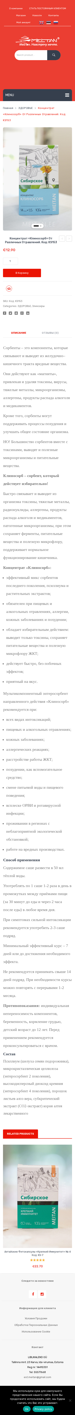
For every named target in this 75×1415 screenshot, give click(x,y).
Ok (27, 1409)
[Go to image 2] (40, 226)
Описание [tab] (18, 332)
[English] (40, 22)
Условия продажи (36, 1318)
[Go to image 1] (36, 226)
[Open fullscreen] (67, 225)
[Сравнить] (34, 1241)
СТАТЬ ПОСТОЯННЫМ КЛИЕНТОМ (47, 8)
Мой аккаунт (23, 22)
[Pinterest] (16, 313)
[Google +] (22, 313)
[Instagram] (42, 1294)
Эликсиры (38, 306)
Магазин (21, 15)
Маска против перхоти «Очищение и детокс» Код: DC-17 (62, 239)
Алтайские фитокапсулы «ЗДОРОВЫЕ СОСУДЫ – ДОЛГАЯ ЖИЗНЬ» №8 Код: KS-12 (69, 239)
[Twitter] (10, 313)
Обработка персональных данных (36, 1324)
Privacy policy (43, 1409)
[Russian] (55, 22)
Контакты (53, 15)
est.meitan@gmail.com (37, 1377)
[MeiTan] (37, 41)
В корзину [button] (37, 1263)
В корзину (22, 272)
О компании (16, 8)
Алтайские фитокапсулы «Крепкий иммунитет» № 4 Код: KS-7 (37, 1253)
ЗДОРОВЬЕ (25, 108)
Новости (37, 15)
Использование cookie (36, 1331)
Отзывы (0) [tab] (50, 332)
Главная (8, 108)
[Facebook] (4, 313)
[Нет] (70, 1400)
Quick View (41, 1241)
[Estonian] (47, 22)
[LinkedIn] (27, 313)
